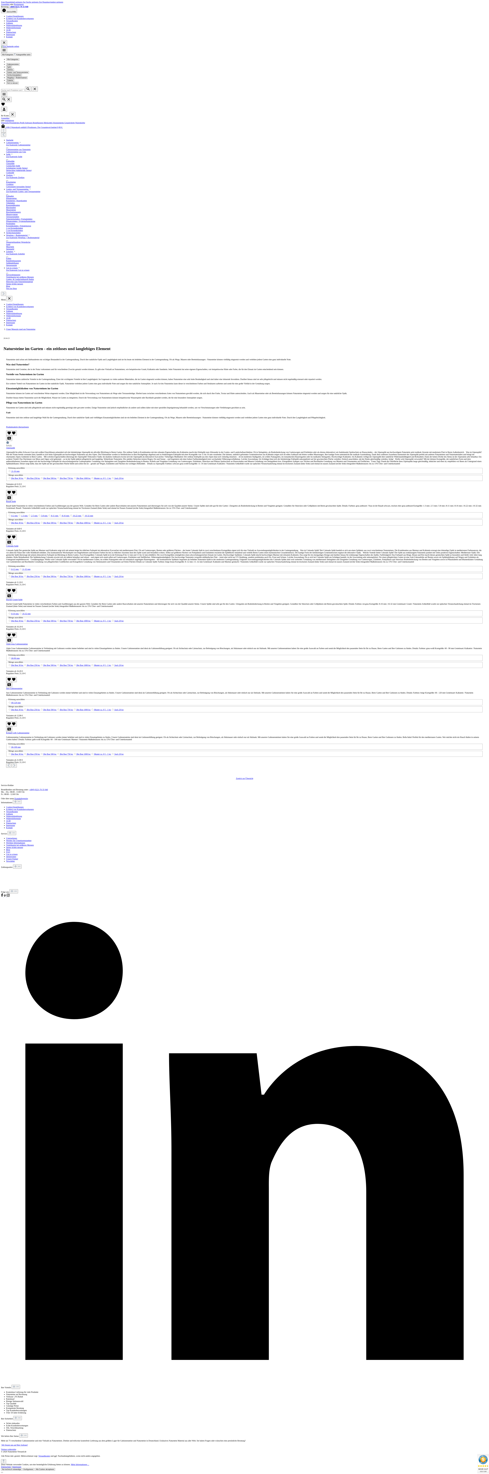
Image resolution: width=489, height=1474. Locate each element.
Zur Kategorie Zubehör (15, 254)
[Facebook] (2, 896)
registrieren (9, 120)
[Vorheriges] (3, 135)
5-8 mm (44, 516)
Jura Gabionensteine (14, 688)
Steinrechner (11, 857)
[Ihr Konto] (4, 109)
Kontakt (9, 37)
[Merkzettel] (3, 105)
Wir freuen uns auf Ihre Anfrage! (14, 1445)
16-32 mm (89, 516)
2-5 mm (34, 516)
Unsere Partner (12, 859)
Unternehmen (11, 838)
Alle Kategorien (12, 59)
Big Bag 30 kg (17, 478)
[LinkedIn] (244, 1383)
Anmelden (5, 4)
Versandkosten (12, 21)
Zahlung (9, 23)
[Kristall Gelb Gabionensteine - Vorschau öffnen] (9, 729)
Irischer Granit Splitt (14, 600)
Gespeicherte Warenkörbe (74, 123)
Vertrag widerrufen (8, 1449)
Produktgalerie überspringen (17, 427)
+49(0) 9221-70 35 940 (18, 7)
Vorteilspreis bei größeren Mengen (20, 845)
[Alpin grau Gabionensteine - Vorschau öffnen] (9, 640)
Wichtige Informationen (15, 843)
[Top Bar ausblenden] (4, 42)
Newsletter (10, 861)
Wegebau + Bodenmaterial (17, 78)
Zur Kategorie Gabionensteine (18, 145)
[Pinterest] (5, 896)
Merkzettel (48, 123)
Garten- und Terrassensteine (17, 72)
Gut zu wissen (12, 83)
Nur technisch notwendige (11, 1469)
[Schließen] (2, 1472)
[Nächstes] (3, 294)
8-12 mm (15, 569)
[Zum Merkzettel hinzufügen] (11, 433)
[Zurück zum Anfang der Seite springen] (3, 1461)
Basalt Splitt (11, 501)
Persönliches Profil (17, 123)
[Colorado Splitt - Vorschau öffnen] (9, 542)
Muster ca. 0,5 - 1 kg (102, 478)
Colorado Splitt (12, 546)
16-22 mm (77, 516)
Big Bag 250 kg (33, 478)
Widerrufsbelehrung (14, 25)
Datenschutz (11, 32)
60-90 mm (15, 658)
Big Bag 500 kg (50, 478)
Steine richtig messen (14, 847)
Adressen (29, 123)
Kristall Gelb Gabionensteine (17, 733)
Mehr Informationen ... (80, 1464)
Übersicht (5, 123)
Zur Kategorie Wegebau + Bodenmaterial (22, 238)
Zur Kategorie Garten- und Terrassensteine (23, 191)
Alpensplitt (10, 448)
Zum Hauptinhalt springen (12, 2)
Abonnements (58, 123)
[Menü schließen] (12, 114)
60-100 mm (16, 747)
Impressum (10, 34)
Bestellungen (38, 123)
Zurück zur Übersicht (244, 778)
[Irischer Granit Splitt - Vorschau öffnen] (9, 596)
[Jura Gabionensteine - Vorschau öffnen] (9, 684)
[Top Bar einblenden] (3, 131)
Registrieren (19, 4)
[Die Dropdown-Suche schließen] (35, 89)
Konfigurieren (28, 1469)
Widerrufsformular (13, 28)
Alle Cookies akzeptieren (45, 1469)
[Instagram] (8, 896)
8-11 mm (55, 516)
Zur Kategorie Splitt (14, 157)
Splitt (9, 67)
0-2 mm (14, 516)
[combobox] (13, 90)
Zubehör (10, 80)
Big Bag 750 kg (66, 478)
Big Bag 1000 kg (84, 478)
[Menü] (4, 50)
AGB (8, 30)
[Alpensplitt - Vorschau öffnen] (9, 438)
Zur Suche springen (31, 2)
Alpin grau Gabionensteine (17, 644)
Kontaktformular (21, 798)
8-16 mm (66, 516)
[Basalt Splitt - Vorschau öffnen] (9, 497)
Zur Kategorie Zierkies (15, 177)
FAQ (8, 852)
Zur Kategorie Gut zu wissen (17, 270)
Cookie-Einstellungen (15, 16)
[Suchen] (28, 89)
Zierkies (10, 70)
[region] (244, 597)
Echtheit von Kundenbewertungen (20, 18)
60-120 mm (16, 703)
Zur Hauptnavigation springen (51, 2)
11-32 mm (26, 569)
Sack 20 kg (119, 478)
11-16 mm (15, 471)
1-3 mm (24, 516)
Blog (8, 850)
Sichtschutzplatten (14, 75)
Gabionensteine (13, 64)
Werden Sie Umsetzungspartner (18, 840)
